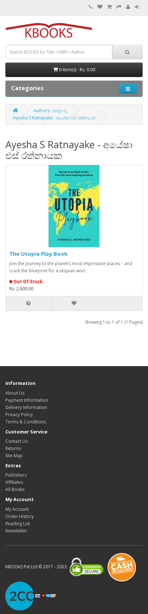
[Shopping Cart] (109, 7)
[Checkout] (118, 7)
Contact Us (16, 441)
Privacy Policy (19, 414)
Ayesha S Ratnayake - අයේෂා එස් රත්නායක (54, 118)
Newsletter (16, 531)
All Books (14, 489)
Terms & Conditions (25, 422)
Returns (13, 448)
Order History (19, 516)
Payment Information (26, 400)
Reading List (17, 523)
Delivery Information (26, 407)
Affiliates (14, 482)
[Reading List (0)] (99, 7)
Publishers (16, 475)
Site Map (14, 455)
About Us (14, 393)
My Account (17, 509)
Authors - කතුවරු (50, 111)
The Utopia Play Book (38, 253)
